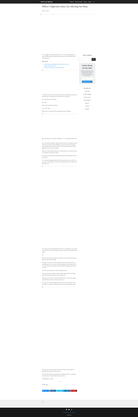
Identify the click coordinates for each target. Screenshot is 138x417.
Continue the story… (87, 81)
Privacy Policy (73, 412)
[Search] (94, 59)
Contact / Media (65, 412)
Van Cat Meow (47, 2)
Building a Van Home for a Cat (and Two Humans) (54, 67)
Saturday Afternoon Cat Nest (50, 65)
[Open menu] (96, 1)
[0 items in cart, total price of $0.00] (93, 2)
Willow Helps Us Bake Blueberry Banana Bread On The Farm (56, 64)
